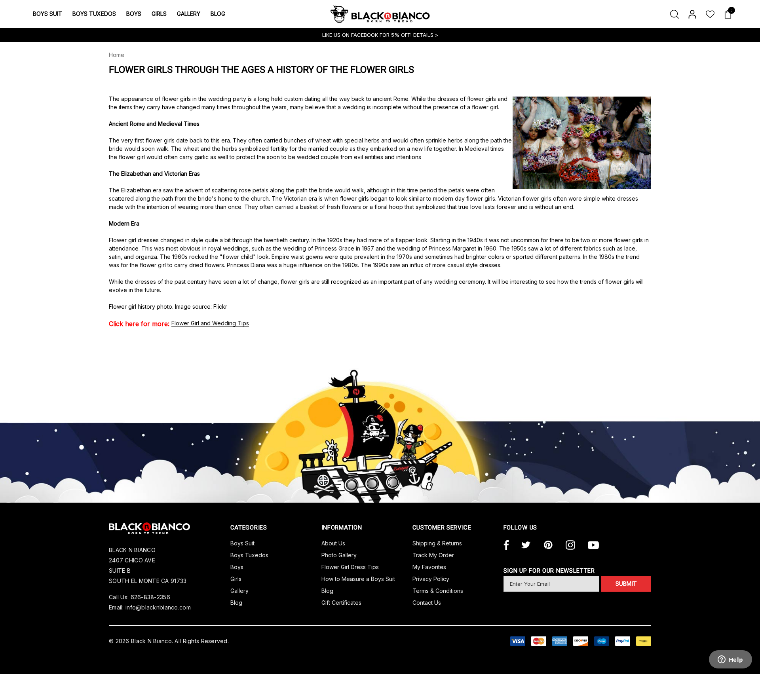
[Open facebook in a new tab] (505, 545)
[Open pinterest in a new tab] (548, 545)
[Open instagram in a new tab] (570, 545)
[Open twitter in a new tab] (526, 545)
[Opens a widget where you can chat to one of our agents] (730, 660)
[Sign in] (692, 14)
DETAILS (424, 35)
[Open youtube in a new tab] (593, 545)
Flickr (220, 306)
